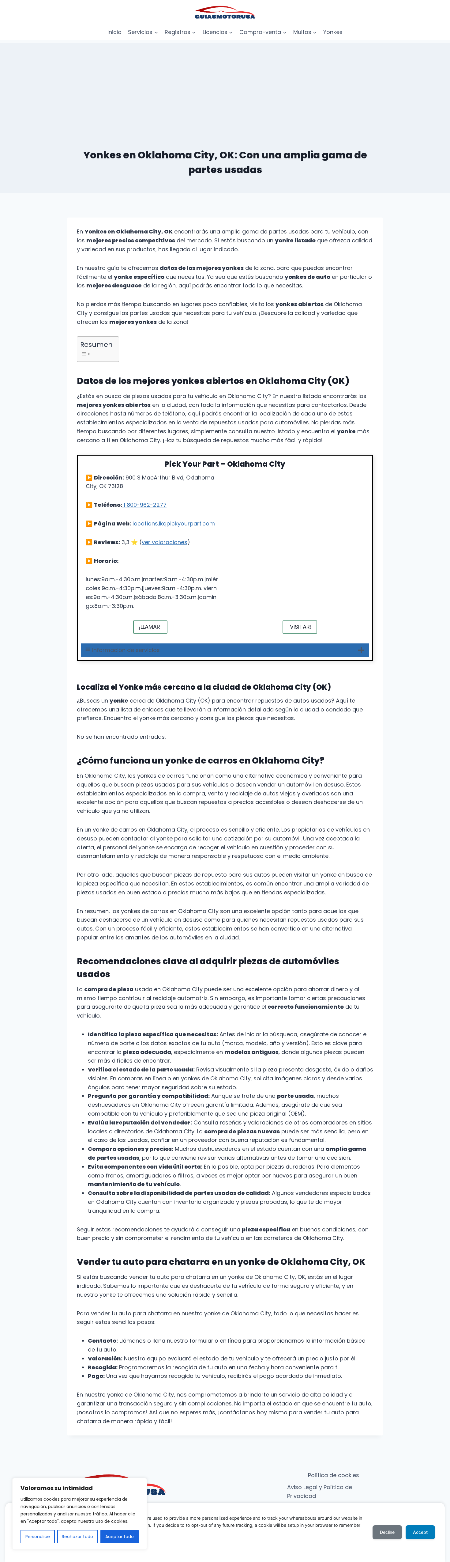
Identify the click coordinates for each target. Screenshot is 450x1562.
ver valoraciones (164, 542)
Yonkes (333, 32)
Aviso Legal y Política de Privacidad (319, 1491)
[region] (79, 1514)
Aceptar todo (119, 1537)
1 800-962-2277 (144, 505)
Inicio (114, 32)
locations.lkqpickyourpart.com (173, 523)
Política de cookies (333, 1475)
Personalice (37, 1537)
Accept (420, 1532)
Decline (387, 1532)
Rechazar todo (77, 1537)
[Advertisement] (225, 86)
